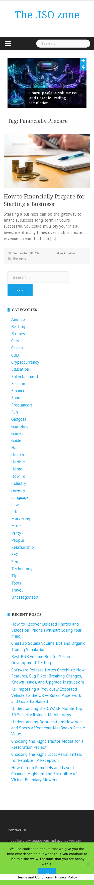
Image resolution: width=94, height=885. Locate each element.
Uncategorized (24, 597)
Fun (14, 412)
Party (16, 533)
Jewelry (18, 490)
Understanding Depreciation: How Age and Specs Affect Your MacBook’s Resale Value (48, 728)
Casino (17, 348)
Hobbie (18, 462)
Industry (18, 483)
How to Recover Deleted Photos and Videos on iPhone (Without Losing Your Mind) (46, 630)
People (17, 540)
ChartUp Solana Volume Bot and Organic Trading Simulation (53, 98)
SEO (15, 554)
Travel (17, 590)
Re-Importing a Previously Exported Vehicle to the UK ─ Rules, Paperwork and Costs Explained (46, 695)
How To (18, 476)
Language (20, 497)
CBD (15, 355)
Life (15, 512)
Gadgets (18, 419)
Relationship (22, 547)
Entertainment (24, 376)
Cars (15, 341)
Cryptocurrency (25, 362)
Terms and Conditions (34, 877)
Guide (16, 440)
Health (17, 455)
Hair (15, 447)
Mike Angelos (65, 253)
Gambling (20, 426)
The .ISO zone (47, 15)
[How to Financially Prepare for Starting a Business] (47, 160)
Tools (16, 583)
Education (20, 369)
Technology (21, 568)
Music (16, 526)
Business (19, 259)
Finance (18, 390)
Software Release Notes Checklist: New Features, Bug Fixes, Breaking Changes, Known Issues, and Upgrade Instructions (48, 676)
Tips (15, 575)
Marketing (20, 519)
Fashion (18, 383)
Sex (14, 561)
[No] (87, 863)
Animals (18, 319)
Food (15, 397)
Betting (18, 326)
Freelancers (22, 405)
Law (15, 504)
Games (17, 433)
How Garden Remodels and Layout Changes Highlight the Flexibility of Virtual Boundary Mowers (44, 774)
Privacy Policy (66, 877)
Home (16, 469)
